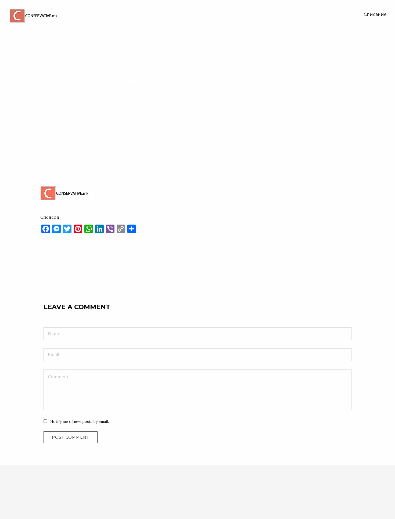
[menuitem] (375, 14)
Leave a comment (91, 92)
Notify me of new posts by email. (79, 421)
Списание (375, 14)
